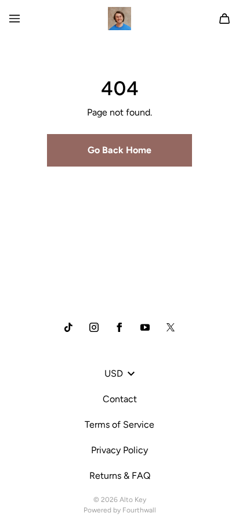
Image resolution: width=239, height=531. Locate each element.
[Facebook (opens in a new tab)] (119, 327)
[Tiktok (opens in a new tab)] (68, 327)
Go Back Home (119, 150)
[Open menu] (14, 18)
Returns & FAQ (119, 475)
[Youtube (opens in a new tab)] (145, 327)
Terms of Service (119, 424)
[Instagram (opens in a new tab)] (94, 327)
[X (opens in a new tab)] (170, 327)
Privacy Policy (119, 450)
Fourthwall (139, 510)
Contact (120, 398)
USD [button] (113, 373)
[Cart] (224, 18)
